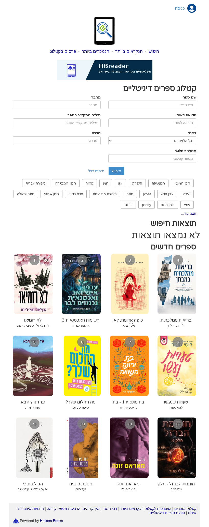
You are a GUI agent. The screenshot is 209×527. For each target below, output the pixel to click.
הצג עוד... (188, 213)
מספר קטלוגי (185, 151)
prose (147, 194)
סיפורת (137, 183)
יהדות (128, 205)
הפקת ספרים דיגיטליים (167, 513)
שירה (186, 194)
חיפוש (154, 51)
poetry (146, 205)
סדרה (96, 133)
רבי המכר (109, 509)
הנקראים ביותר (129, 51)
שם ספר (189, 97)
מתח (129, 194)
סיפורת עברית (36, 183)
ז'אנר (192, 133)
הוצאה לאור (186, 115)
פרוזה (89, 183)
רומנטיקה (158, 183)
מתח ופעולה (25, 194)
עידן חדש (167, 194)
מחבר (96, 97)
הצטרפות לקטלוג (158, 509)
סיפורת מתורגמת (105, 194)
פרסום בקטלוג (63, 51)
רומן (106, 183)
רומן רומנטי (182, 183)
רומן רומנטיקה (65, 183)
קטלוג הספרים (185, 509)
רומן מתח (167, 205)
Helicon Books (51, 521)
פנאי (187, 205)
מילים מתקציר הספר (84, 115)
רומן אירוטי (51, 194)
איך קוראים (91, 509)
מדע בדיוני (76, 194)
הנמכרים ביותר (95, 51)
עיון (120, 183)
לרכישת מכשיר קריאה (63, 509)
